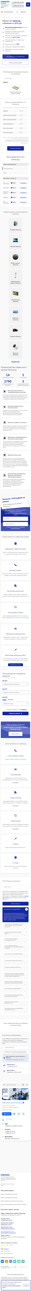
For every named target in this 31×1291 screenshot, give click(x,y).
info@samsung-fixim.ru (8, 1228)
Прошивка (5, 110)
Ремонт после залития (8, 128)
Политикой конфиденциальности (19, 1052)
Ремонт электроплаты (8, 132)
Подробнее (15, 782)
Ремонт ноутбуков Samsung (9, 1197)
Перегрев (5, 197)
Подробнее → (23, 183)
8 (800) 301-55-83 (6, 1224)
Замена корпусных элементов (9, 115)
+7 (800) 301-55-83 (18, 2)
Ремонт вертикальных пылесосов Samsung (13, 1204)
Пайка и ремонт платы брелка (9, 119)
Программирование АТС (8, 123)
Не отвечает (6, 188)
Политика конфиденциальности (15, 1274)
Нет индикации (5, 202)
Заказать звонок (15, 734)
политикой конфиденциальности (18, 527)
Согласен (26, 1285)
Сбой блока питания (6, 192)
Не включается (6, 183)
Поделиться (2, 1261)
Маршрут (8, 1113)
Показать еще (15, 361)
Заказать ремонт (14, 713)
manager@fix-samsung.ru (8, 1233)
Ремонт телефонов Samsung (9, 1194)
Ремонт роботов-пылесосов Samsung (12, 1201)
